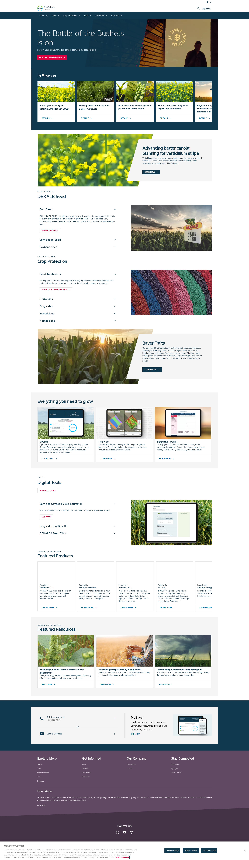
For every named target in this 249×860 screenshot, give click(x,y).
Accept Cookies (209, 850)
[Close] (245, 850)
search (198, 8)
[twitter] (117, 834)
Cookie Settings (172, 850)
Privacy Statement (122, 857)
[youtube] (124, 833)
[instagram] (131, 834)
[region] (124, 850)
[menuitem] (43, 15)
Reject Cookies (191, 850)
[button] (77, 209)
